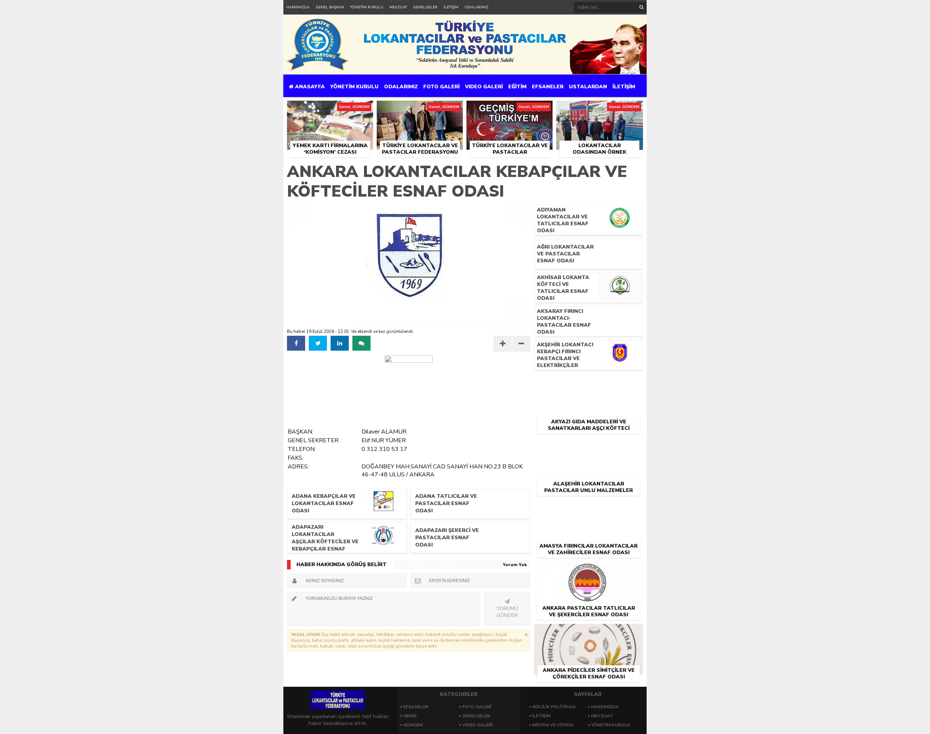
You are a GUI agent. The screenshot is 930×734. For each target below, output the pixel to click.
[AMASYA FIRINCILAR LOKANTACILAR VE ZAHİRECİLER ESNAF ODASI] (588, 508)
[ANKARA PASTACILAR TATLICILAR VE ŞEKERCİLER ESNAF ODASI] (588, 570)
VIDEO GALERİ (484, 86)
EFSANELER (547, 86)
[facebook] (296, 343)
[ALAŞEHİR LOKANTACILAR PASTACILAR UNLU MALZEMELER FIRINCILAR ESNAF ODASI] (588, 445)
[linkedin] (340, 343)
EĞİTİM (517, 86)
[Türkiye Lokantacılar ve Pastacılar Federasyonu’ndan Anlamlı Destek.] (509, 109)
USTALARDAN (588, 86)
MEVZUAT (398, 7)
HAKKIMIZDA (298, 7)
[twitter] (318, 343)
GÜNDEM (412, 725)
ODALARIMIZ (477, 7)
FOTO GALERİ (441, 86)
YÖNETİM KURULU (366, 7)
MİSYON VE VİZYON (552, 725)
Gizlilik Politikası (553, 707)
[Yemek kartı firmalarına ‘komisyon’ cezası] (330, 109)
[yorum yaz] (361, 343)
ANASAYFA (309, 86)
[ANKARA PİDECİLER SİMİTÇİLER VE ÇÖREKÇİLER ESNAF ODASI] (588, 632)
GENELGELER (425, 7)
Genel (410, 716)
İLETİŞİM (451, 7)
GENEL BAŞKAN (330, 7)
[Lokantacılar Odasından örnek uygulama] (599, 109)
